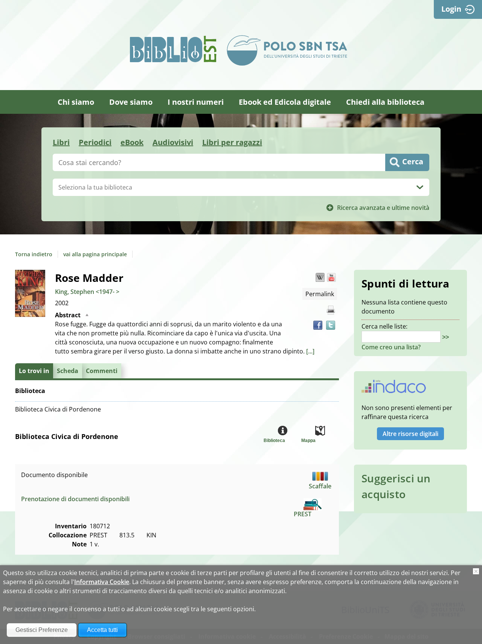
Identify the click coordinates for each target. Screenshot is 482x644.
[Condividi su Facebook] (317, 325)
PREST (302, 514)
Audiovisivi (173, 142)
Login (451, 9)
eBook (131, 142)
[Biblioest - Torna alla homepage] (173, 49)
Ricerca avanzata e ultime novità (383, 207)
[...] (310, 351)
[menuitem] (76, 102)
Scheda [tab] (67, 371)
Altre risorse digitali (410, 434)
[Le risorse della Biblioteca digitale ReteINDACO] (394, 389)
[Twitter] (330, 325)
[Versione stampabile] (330, 310)
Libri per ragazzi (232, 142)
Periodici (95, 142)
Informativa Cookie (101, 582)
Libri (61, 142)
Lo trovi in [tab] (34, 371)
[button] (320, 277)
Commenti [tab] (101, 371)
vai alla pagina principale (95, 254)
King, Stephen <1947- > (87, 292)
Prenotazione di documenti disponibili (75, 499)
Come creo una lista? (391, 347)
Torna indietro (33, 254)
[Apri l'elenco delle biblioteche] (419, 187)
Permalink (319, 294)
